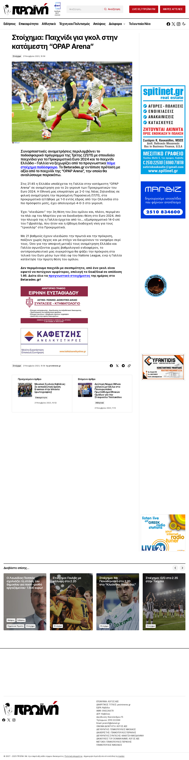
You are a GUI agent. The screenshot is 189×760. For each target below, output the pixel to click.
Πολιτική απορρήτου (73, 756)
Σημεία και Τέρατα (15, 626)
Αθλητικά (99, 403)
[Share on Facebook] (111, 366)
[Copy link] (129, 366)
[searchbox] (85, 9)
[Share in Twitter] (117, 366)
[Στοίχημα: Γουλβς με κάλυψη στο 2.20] (71, 601)
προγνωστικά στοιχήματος (69, 275)
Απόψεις (10, 620)
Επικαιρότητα (41, 397)
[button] (184, 24)
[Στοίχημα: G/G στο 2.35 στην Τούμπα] (164, 601)
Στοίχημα (17, 56)
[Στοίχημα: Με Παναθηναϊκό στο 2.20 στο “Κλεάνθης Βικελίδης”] (117, 601)
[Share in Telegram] (123, 366)
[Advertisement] (163, 58)
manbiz (121, 756)
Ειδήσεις (21, 620)
